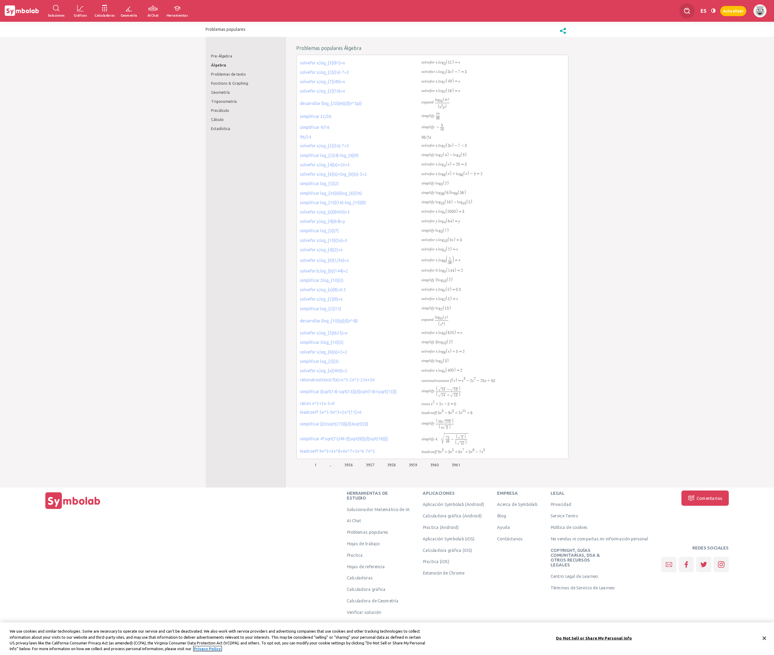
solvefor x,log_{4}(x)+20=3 (325, 164)
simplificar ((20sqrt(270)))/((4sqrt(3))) (334, 424)
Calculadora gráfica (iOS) (447, 550)
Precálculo (220, 110)
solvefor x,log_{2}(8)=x (321, 299)
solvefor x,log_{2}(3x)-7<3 (324, 145)
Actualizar (733, 10)
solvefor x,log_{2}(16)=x (322, 91)
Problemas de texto (228, 74)
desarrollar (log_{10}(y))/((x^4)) (329, 320)
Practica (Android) (441, 527)
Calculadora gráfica (366, 589)
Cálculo (217, 119)
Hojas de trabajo (363, 543)
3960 (434, 465)
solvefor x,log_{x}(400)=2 (323, 370)
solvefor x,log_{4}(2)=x (321, 249)
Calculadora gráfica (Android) (452, 515)
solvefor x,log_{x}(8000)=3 (325, 212)
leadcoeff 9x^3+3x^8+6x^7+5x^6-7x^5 (337, 451)
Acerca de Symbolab (517, 504)
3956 (348, 465)
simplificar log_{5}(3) (319, 361)
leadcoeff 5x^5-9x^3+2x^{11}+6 (331, 412)
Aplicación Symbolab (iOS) (449, 538)
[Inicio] (72, 509)
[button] (563, 34)
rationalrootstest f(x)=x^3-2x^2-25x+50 (337, 379)
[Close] (764, 638)
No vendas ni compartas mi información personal (599, 538)
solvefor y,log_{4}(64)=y (322, 221)
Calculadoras (360, 577)
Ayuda (503, 527)
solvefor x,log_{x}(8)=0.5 (323, 289)
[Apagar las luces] (713, 10)
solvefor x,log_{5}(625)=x (323, 333)
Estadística (220, 128)
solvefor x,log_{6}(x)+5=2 (323, 352)
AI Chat (354, 520)
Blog (501, 515)
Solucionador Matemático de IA (378, 509)
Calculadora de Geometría (372, 600)
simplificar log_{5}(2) (319, 183)
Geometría (220, 92)
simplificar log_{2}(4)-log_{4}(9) (329, 155)
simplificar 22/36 (315, 116)
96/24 (305, 137)
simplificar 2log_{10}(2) (321, 280)
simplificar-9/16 (315, 127)
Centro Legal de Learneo (574, 576)
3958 (391, 465)
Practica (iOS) (436, 561)
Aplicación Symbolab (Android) (453, 504)
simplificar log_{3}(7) (319, 230)
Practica (355, 554)
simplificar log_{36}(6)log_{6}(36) (331, 193)
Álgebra (218, 65)
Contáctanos (510, 538)
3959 (413, 465)
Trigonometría (224, 101)
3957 (370, 465)
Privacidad (561, 504)
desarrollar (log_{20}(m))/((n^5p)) (331, 103)
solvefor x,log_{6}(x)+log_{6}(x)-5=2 (333, 174)
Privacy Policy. (207, 649)
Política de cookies (569, 527)
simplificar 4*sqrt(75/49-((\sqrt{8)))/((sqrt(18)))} (344, 438)
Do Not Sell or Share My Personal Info (594, 638)
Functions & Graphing (229, 83)
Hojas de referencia (366, 566)
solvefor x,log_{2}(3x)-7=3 (324, 72)
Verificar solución (364, 612)
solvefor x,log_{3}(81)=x (322, 62)
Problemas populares (368, 532)
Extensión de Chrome (444, 572)
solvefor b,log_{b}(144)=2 (324, 271)
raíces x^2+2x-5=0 (317, 403)
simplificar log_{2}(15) (320, 308)
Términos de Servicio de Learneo (583, 587)
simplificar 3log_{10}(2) (321, 342)
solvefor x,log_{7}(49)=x (322, 81)
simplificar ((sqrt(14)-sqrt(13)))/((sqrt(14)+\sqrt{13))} (348, 391)
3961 (456, 465)
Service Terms (564, 515)
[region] (387, 638)
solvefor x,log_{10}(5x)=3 (323, 240)
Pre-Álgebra (221, 56)
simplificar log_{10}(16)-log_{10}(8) (333, 202)
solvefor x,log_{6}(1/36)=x (324, 260)
